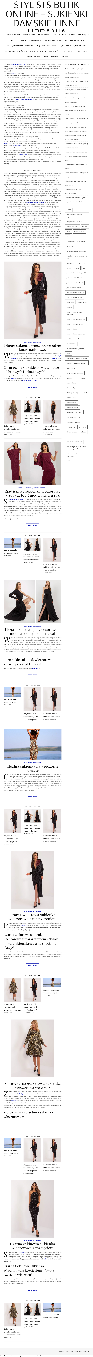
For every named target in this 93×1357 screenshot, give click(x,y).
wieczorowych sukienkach (25, 99)
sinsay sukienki (71, 383)
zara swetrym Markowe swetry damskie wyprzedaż (76, 448)
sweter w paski (71, 402)
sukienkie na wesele (77, 35)
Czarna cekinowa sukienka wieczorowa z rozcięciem (51, 429)
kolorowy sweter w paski (74, 297)
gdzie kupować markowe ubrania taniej (77, 257)
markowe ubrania (72, 329)
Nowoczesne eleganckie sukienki (77, 363)
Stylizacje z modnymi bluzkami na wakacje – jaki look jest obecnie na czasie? (75, 110)
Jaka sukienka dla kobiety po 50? (76, 273)
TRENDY (65, 57)
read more (32, 387)
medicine (69, 339)
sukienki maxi (17, 146)
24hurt (69, 210)
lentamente (70, 302)
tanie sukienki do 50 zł (73, 417)
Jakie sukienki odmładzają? (75, 283)
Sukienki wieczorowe (32, 342)
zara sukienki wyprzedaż (74, 442)
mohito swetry (71, 344)
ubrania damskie (72, 432)
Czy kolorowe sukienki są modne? (77, 241)
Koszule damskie (33, 57)
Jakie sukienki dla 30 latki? (74, 278)
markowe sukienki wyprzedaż (76, 319)
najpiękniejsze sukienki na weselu (77, 358)
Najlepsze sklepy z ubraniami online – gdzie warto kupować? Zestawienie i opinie (76, 156)
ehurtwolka (70, 246)
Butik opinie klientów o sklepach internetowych (25, 51)
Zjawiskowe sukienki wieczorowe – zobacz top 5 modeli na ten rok (32, 493)
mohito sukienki (81, 339)
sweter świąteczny (72, 407)
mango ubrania (82, 302)
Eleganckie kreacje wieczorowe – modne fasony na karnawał (32, 418)
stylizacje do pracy (72, 393)
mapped (69, 307)
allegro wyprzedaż (72, 226)
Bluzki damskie (44, 35)
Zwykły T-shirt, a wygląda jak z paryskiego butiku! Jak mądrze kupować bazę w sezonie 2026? (77, 73)
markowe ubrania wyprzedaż (76, 334)
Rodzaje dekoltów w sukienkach (20, 46)
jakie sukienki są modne (74, 287)
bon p (68, 231)
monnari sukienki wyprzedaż (75, 349)
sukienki (13, 73)
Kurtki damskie (60, 35)
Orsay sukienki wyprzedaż (75, 373)
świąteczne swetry (72, 461)
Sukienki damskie (13, 35)
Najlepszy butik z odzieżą (47, 46)
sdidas (83, 378)
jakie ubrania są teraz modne (74, 46)
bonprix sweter (79, 231)
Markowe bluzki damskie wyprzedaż (74, 313)
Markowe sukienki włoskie (75, 324)
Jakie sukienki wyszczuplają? (75, 292)
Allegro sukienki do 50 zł (74, 222)
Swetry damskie (35, 40)
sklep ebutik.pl (71, 388)
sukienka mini (23, 154)
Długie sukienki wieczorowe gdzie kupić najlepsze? (32, 347)
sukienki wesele (71, 398)
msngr (69, 353)
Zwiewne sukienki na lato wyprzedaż (74, 455)
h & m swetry (82, 263)
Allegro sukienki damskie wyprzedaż (74, 216)
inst (84, 268)
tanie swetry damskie (73, 422)
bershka (84, 226)
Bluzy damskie (29, 35)
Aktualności (54, 51)
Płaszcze (55, 57)
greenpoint (70, 263)
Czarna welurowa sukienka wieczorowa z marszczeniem (51, 567)
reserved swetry (72, 378)
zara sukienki (70, 437)
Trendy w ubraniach (41, 488)
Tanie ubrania (71, 427)
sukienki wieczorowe (18, 64)
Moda (46, 57)
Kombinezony (82, 51)
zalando (83, 432)
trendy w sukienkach (17, 40)
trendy (41, 930)
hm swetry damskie (73, 268)
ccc (67, 236)
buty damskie (68, 51)
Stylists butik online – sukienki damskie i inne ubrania (46, 18)
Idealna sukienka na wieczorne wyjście (33, 768)
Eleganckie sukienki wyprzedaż (76, 251)
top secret (82, 427)
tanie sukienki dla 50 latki (74, 412)
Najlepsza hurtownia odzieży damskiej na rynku (64, 40)
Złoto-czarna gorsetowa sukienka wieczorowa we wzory (12, 429)
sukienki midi (7, 143)
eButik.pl (54, 358)
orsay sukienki (71, 368)
